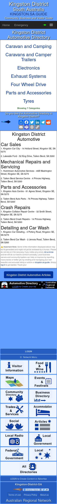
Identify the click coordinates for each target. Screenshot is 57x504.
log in (3, 264)
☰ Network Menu (28, 357)
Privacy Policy (30, 495)
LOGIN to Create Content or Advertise (28, 478)
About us (44, 495)
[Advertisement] (28, 320)
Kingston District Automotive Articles (29, 275)
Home (6, 25)
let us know (49, 252)
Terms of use (14, 495)
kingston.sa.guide (42, 262)
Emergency (21, 25)
